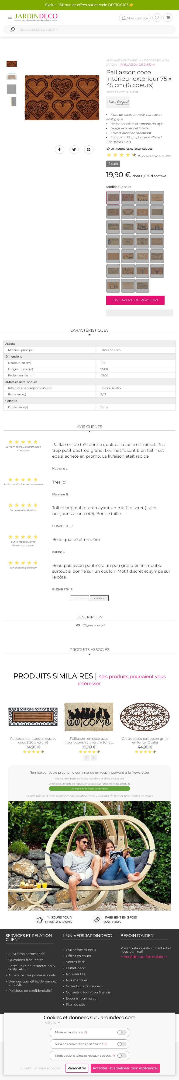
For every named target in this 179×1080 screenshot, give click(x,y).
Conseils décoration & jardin (88, 992)
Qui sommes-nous (81, 950)
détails (51, 1022)
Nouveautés (75, 974)
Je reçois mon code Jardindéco (89, 788)
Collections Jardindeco (84, 986)
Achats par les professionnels (32, 975)
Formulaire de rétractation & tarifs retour (31, 967)
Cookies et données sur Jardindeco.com (89, 1017)
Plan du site (75, 1004)
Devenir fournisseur (82, 998)
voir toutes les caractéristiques (131, 148)
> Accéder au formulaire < (144, 956)
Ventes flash (75, 962)
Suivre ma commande (26, 954)
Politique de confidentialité (30, 991)
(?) (85, 1032)
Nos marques (77, 980)
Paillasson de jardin (137, 64)
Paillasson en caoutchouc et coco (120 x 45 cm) (33, 740)
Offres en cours (78, 956)
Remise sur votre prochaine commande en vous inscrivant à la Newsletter (89, 772)
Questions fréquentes (25, 960)
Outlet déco (75, 968)
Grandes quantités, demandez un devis (32, 983)
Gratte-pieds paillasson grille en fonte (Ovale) (145, 740)
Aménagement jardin (123, 60)
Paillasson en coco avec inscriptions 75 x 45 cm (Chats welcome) (89, 742)
